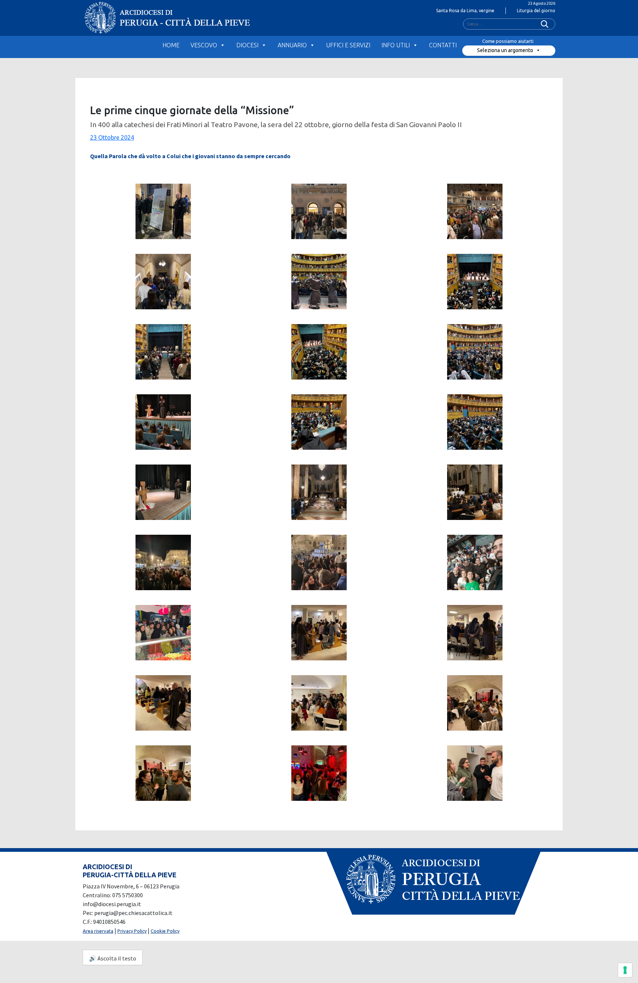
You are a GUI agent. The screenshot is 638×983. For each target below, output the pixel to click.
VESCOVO (204, 45)
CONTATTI (443, 45)
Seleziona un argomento (505, 50)
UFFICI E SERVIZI (348, 45)
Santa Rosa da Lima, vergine (465, 10)
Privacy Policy (132, 930)
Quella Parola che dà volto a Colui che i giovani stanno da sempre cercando (190, 156)
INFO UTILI (395, 45)
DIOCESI (247, 45)
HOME (170, 45)
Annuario (292, 45)
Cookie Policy (165, 930)
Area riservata (98, 930)
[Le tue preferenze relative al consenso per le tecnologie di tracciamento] (625, 970)
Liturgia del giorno (536, 10)
